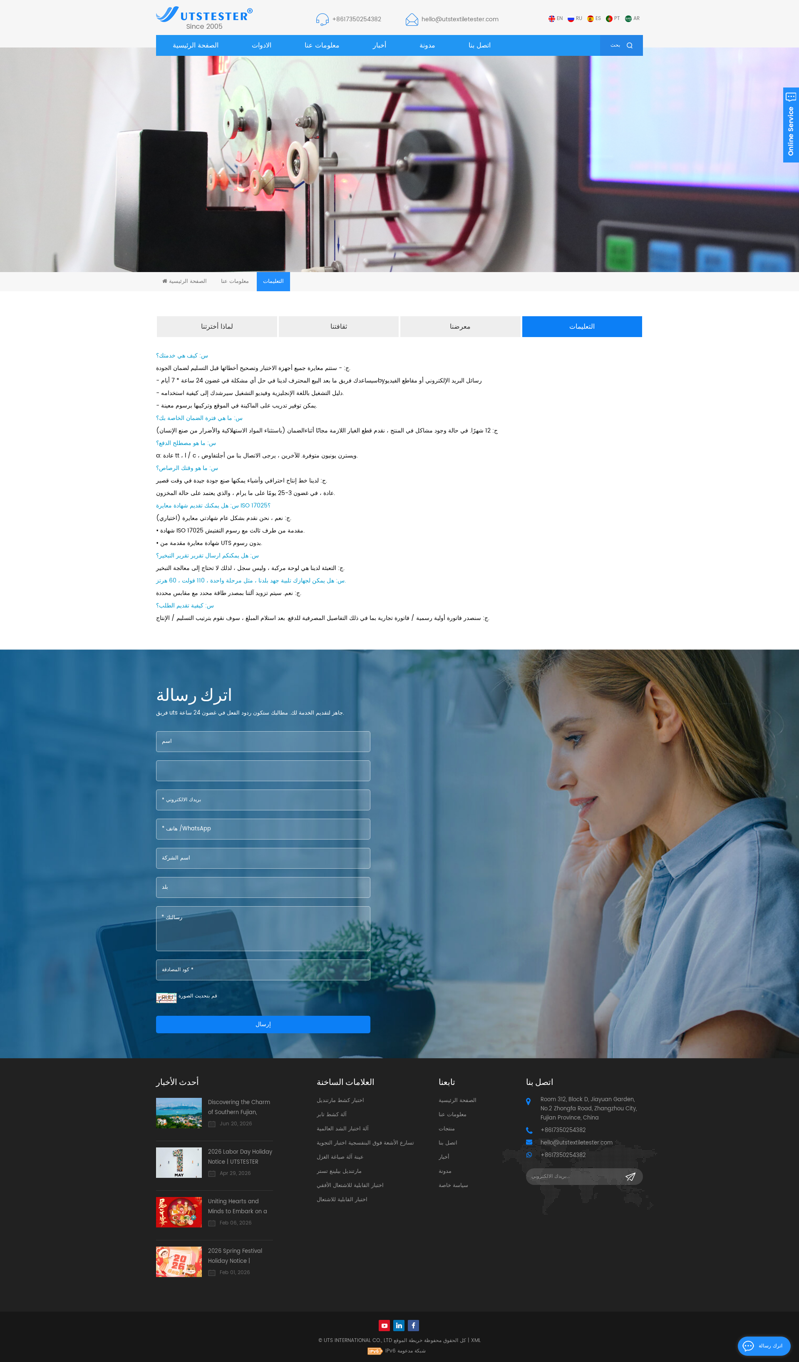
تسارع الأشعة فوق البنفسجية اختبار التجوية (365, 1143)
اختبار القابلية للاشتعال (342, 1199)
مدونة (427, 45)
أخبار (379, 45)
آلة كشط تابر (332, 1114)
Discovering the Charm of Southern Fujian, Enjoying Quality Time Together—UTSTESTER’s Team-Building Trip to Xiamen (239, 1108)
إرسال (263, 1024)
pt (617, 18)
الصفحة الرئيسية (195, 45)
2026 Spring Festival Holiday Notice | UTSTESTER (235, 1257)
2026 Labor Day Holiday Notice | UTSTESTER (240, 1157)
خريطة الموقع (408, 1341)
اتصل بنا (480, 45)
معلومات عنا (322, 45)
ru (579, 18)
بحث (615, 45)
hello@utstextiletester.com (460, 19)
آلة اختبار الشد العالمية (343, 1129)
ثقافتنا (338, 326)
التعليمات (582, 326)
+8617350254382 (356, 19)
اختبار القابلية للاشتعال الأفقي (350, 1185)
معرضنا (460, 326)
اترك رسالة (770, 1346)
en (560, 18)
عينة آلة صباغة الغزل (340, 1157)
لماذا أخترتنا (217, 326)
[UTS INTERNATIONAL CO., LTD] (204, 17)
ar (636, 18)
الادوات (261, 45)
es (598, 18)
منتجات (447, 1129)
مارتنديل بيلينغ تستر (339, 1171)
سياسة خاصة (453, 1185)
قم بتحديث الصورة (198, 996)
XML (476, 1341)
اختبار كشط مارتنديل (340, 1100)
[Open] (791, 124)
